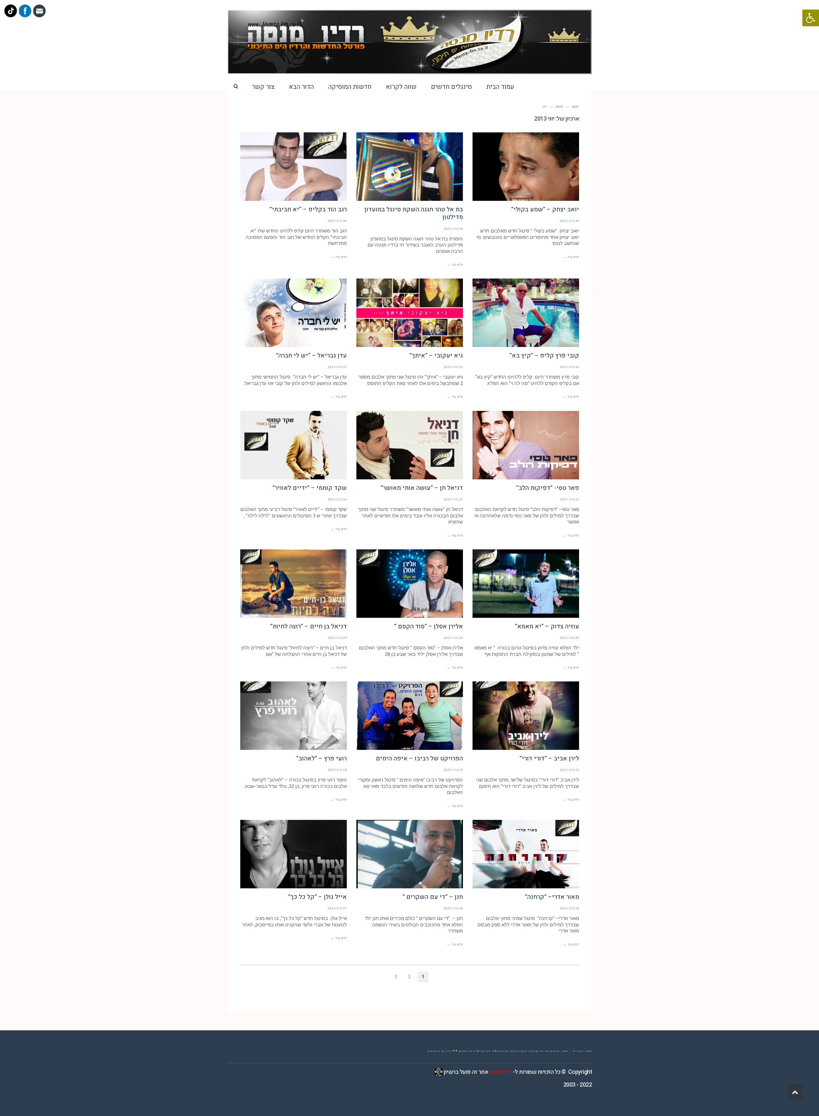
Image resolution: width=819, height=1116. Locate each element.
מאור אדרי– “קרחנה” (552, 896)
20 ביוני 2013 (569, 638)
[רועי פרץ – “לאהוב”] (293, 715)
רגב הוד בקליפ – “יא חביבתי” (308, 209)
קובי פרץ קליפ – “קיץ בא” (544, 355)
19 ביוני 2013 (337, 638)
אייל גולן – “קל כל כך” (317, 896)
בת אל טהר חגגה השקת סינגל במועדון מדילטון (413, 213)
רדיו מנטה (500, 1072)
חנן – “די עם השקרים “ (432, 896)
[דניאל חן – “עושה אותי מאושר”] (409, 445)
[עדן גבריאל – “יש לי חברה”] (293, 313)
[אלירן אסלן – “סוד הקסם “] (409, 583)
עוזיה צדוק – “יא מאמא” (547, 626)
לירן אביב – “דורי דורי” (549, 758)
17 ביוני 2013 (337, 908)
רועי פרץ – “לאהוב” (321, 758)
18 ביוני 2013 (337, 770)
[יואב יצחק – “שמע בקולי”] (526, 166)
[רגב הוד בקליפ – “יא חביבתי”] (293, 166)
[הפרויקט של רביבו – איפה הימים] (409, 715)
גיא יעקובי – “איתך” (436, 355)
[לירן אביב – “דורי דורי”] (526, 715)
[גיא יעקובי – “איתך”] (409, 313)
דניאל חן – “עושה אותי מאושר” (422, 487)
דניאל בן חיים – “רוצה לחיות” (308, 626)
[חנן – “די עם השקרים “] (409, 854)
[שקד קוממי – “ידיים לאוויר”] (293, 445)
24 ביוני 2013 (337, 499)
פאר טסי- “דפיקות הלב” (547, 487)
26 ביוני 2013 (337, 221)
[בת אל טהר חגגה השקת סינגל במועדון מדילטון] (409, 166)
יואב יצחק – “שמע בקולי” (545, 209)
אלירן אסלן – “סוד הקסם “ (428, 626)
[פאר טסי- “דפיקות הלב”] (526, 445)
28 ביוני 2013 (453, 229)
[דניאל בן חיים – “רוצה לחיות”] (293, 583)
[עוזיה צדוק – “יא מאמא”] (526, 583)
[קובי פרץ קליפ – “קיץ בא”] (526, 313)
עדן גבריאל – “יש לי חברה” (311, 355)
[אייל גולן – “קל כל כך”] (293, 854)
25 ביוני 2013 (453, 367)
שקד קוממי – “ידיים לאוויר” (310, 487)
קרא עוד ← (571, 257)
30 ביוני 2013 (569, 221)
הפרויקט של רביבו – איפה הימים (419, 758)
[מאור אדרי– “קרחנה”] (526, 854)
